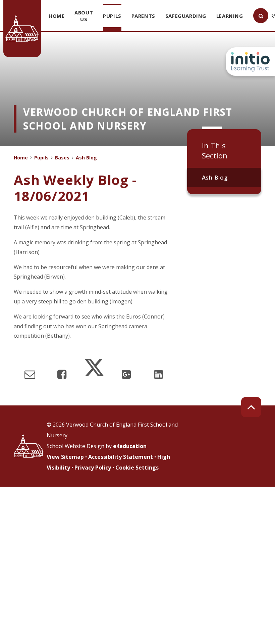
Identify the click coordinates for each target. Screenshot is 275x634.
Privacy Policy (92, 467)
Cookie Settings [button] (137, 467)
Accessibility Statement (120, 456)
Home (21, 157)
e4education (130, 446)
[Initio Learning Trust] (250, 61)
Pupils (41, 157)
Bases (62, 157)
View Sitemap (65, 456)
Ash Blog (215, 177)
